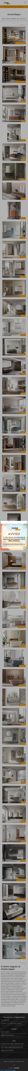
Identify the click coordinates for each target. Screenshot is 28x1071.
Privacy (1, 1070)
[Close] (26, 522)
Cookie (5, 1070)
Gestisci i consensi (12, 1070)
